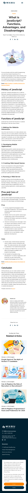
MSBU (13, 288)
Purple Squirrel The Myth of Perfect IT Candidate (12, 360)
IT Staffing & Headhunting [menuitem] (8, 447)
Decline (14, 487)
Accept (14, 484)
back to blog (14, 10)
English (14, 13)
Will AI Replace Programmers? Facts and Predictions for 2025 (13, 409)
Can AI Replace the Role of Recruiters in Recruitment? (11, 385)
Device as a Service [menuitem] (7, 452)
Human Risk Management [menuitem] (8, 449)
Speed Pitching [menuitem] (6, 454)
